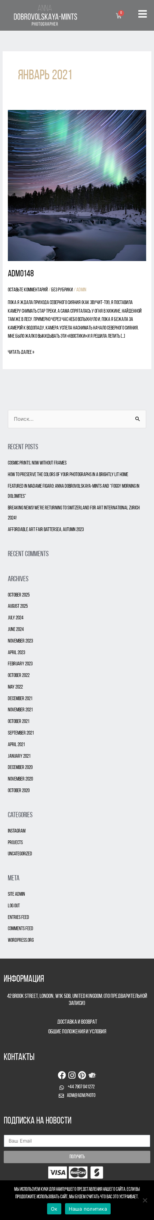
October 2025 (19, 595)
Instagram (16, 831)
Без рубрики (62, 290)
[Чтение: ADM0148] (77, 186)
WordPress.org (21, 940)
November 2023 (20, 641)
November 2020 (20, 779)
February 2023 (20, 664)
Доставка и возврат (77, 1022)
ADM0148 (21, 274)
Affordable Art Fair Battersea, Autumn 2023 (46, 529)
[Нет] (144, 1200)
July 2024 (16, 618)
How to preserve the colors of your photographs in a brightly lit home (68, 474)
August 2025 (18, 606)
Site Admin (16, 894)
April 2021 (16, 744)
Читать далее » (21, 352)
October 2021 (19, 721)
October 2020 (19, 790)
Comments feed (20, 928)
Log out (14, 906)
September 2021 (21, 733)
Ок (54, 1209)
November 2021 (20, 710)
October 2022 (19, 675)
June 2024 (16, 629)
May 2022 (15, 687)
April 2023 (16, 652)
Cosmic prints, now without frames (37, 463)
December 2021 (20, 698)
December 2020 (20, 767)
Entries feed (18, 917)
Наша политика (88, 1209)
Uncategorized (20, 854)
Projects (15, 842)
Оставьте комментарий (28, 290)
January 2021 (19, 756)
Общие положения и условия (77, 1032)
